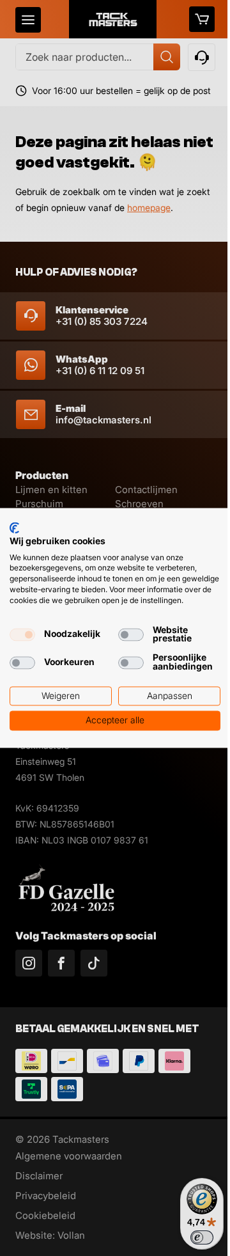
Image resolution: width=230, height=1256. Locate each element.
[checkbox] (22, 635)
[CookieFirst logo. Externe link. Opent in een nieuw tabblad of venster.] (14, 527)
